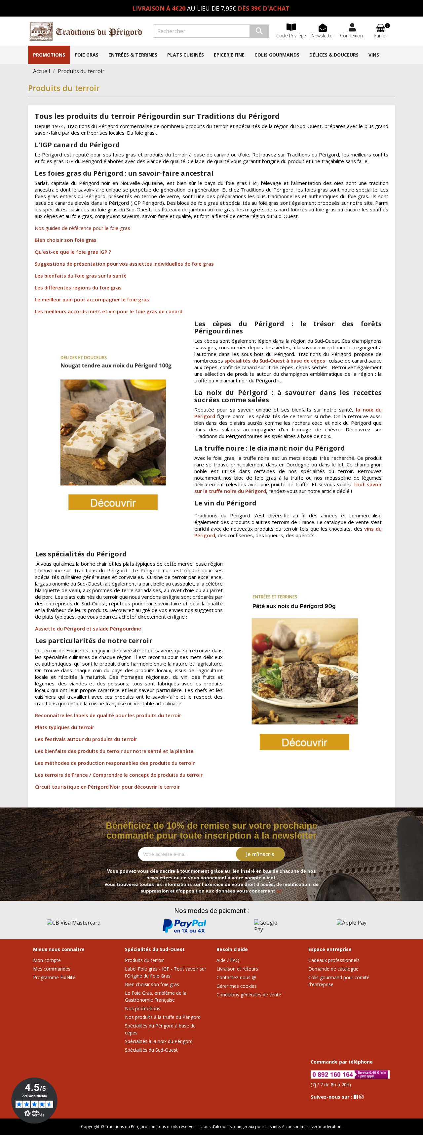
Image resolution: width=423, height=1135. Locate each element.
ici (279, 891)
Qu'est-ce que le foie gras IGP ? (73, 251)
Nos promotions (142, 1008)
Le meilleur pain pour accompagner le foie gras (92, 299)
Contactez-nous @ (236, 977)
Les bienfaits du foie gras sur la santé (81, 275)
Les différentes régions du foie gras (78, 287)
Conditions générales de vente (248, 994)
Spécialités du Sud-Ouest (151, 1050)
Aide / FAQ (227, 960)
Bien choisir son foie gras (65, 240)
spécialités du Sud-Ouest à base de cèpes (274, 360)
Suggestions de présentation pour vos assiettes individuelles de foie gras (124, 263)
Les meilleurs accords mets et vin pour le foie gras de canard (108, 311)
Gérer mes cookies (236, 986)
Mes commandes (51, 969)
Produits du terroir (144, 960)
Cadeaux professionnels (334, 960)
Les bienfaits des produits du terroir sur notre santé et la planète (114, 751)
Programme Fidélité (54, 977)
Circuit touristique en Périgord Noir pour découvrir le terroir (107, 786)
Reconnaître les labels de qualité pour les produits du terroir (108, 715)
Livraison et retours (237, 969)
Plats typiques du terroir (64, 727)
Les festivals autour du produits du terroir (86, 739)
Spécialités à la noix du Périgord (159, 1041)
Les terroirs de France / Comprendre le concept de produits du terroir (119, 774)
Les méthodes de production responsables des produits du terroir (115, 763)
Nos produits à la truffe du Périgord (163, 1017)
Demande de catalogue (333, 969)
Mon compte (47, 960)
